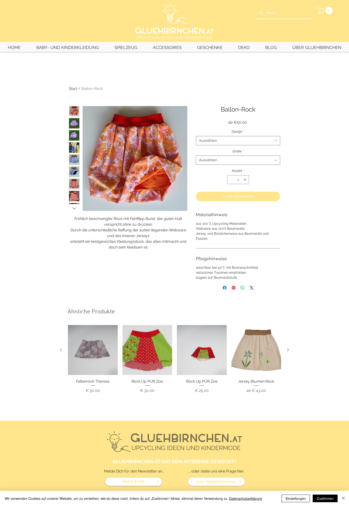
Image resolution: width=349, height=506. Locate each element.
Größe (238, 151)
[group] (174, 371)
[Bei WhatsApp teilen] (242, 288)
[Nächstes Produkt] (288, 350)
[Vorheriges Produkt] (61, 350)
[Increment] (245, 179)
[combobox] (238, 140)
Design (238, 131)
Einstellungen (296, 498)
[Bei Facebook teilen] (224, 288)
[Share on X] (252, 288)
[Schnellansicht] (93, 350)
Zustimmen (325, 498)
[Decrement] (231, 179)
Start (73, 88)
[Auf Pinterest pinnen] (233, 288)
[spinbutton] (238, 179)
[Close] (343, 498)
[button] (325, 10)
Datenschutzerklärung (245, 498)
